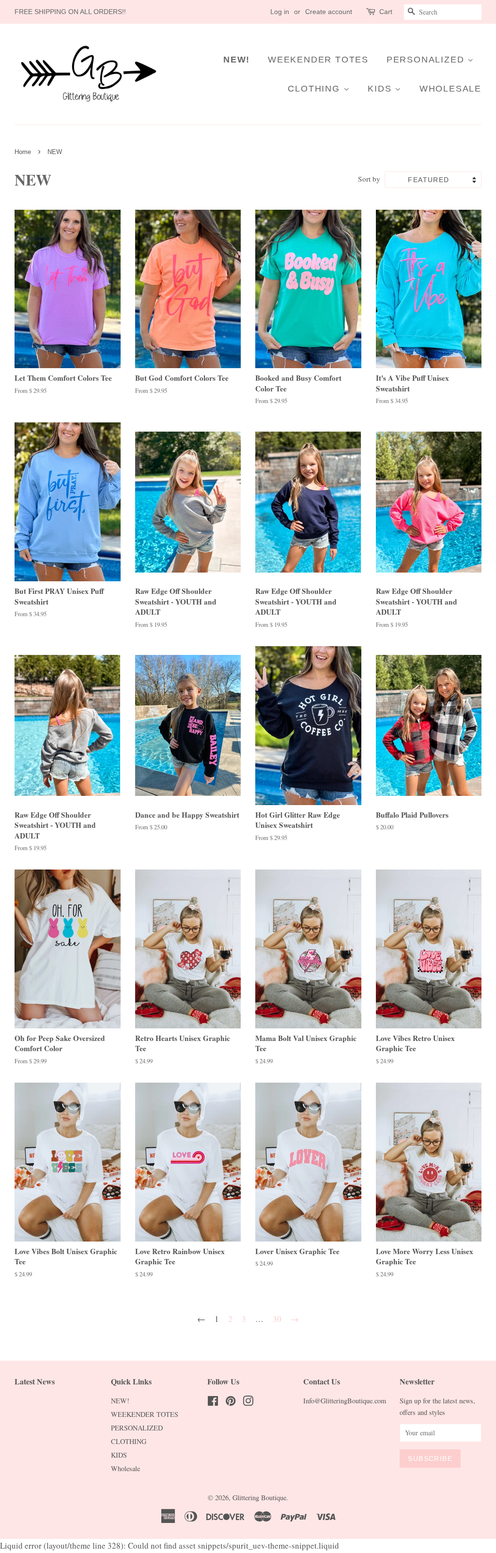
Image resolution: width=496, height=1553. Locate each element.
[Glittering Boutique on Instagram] (248, 1402)
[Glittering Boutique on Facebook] (212, 1402)
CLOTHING (315, 88)
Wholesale (450, 88)
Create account (328, 12)
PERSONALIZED (427, 59)
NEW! (236, 59)
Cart (385, 12)
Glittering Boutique (259, 1497)
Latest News (35, 1381)
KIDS (381, 88)
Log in (279, 12)
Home (23, 151)
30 (277, 1318)
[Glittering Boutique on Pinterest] (230, 1402)
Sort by (369, 179)
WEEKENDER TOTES (318, 59)
